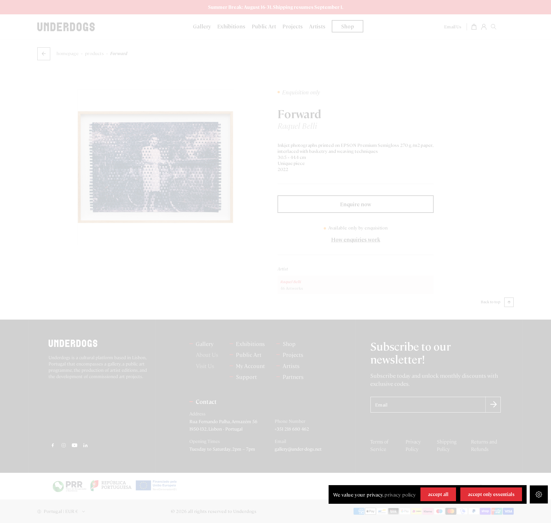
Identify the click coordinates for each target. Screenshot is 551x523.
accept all (438, 494)
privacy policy (400, 494)
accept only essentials (491, 494)
